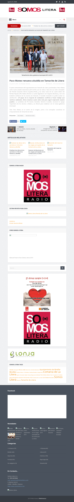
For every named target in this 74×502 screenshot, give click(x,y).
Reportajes (43, 459)
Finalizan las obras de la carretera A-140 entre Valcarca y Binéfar (41, 26)
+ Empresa (43, 448)
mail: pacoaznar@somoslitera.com (18, 480)
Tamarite (28, 83)
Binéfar (12, 372)
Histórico (12, 221)
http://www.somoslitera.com (16, 486)
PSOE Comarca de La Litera (36, 377)
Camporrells (40, 372)
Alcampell (16, 369)
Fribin (51, 375)
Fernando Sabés (23, 375)
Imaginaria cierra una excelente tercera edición (49, 129)
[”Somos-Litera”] (37, 213)
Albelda (11, 369)
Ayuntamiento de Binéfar (50, 369)
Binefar (9, 452)
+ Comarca (10, 448)
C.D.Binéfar (26, 372)
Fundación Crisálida (57, 375)
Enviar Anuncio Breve (15, 223)
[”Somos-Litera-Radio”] (37, 186)
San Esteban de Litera (48, 377)
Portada (23, 83)
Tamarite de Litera (30, 115)
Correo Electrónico (60, 83)
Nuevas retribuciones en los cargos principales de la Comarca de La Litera (36, 151)
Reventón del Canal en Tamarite (54, 149)
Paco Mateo (20, 115)
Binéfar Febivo (20, 372)
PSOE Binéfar (26, 377)
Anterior (21, 127)
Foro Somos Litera (45, 375)
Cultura (42, 452)
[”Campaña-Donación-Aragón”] (37, 293)
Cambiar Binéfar (33, 372)
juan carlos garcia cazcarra (16, 377)
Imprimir (50, 83)
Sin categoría (11, 463)
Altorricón (28, 369)
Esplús (18, 375)
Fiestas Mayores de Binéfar (34, 375)
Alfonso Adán (22, 370)
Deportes (10, 456)
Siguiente (53, 127)
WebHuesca (42, 498)
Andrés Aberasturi (35, 369)
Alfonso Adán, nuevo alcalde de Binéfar (26, 129)
